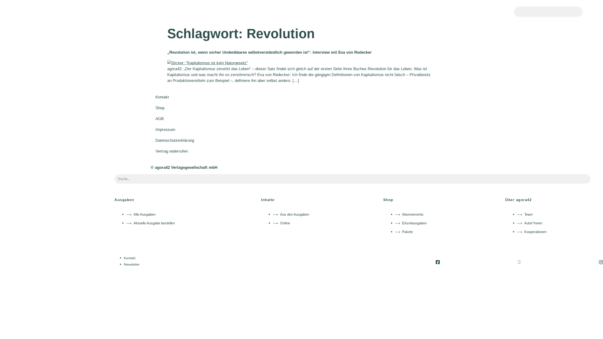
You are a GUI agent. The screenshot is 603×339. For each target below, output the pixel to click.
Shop (159, 108)
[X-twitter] (519, 262)
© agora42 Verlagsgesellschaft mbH (184, 167)
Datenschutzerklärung (174, 140)
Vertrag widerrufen (171, 151)
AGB (159, 119)
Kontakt (162, 97)
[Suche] (577, 11)
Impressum (165, 129)
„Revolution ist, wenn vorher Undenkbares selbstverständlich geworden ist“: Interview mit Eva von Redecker (269, 52)
